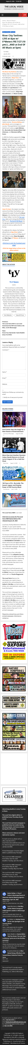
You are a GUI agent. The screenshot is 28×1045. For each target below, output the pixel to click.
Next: (13, 333)
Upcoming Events (16, 451)
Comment (5, 350)
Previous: (13, 325)
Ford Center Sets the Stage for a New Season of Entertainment (13, 430)
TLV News (6, 51)
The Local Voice (14, 6)
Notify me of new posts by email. (13, 397)
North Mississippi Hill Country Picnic (12, 479)
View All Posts (20, 315)
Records (13, 32)
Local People (7, 475)
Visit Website (8, 315)
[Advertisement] (14, 769)
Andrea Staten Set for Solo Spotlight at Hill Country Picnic (14, 921)
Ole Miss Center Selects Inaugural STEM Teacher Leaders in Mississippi (14, 908)
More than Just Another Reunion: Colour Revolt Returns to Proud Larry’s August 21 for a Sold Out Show (14, 458)
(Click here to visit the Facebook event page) (14, 244)
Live (24, 15)
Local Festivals (7, 473)
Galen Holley (11, 893)
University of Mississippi (8, 433)
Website (4, 384)
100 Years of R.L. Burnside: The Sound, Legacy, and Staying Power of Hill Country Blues (12, 485)
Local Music (13, 449)
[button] (2, 15)
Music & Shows (6, 32)
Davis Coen (6, 449)
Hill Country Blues (12, 471)
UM (13, 425)
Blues (5, 471)
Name (4, 372)
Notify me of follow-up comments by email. (13, 393)
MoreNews (14, 1043)
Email (4, 378)
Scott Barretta (6, 489)
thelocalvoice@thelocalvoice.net (16, 1022)
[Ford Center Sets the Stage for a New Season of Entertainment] (14, 419)
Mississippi (13, 475)
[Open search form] (16, 14)
